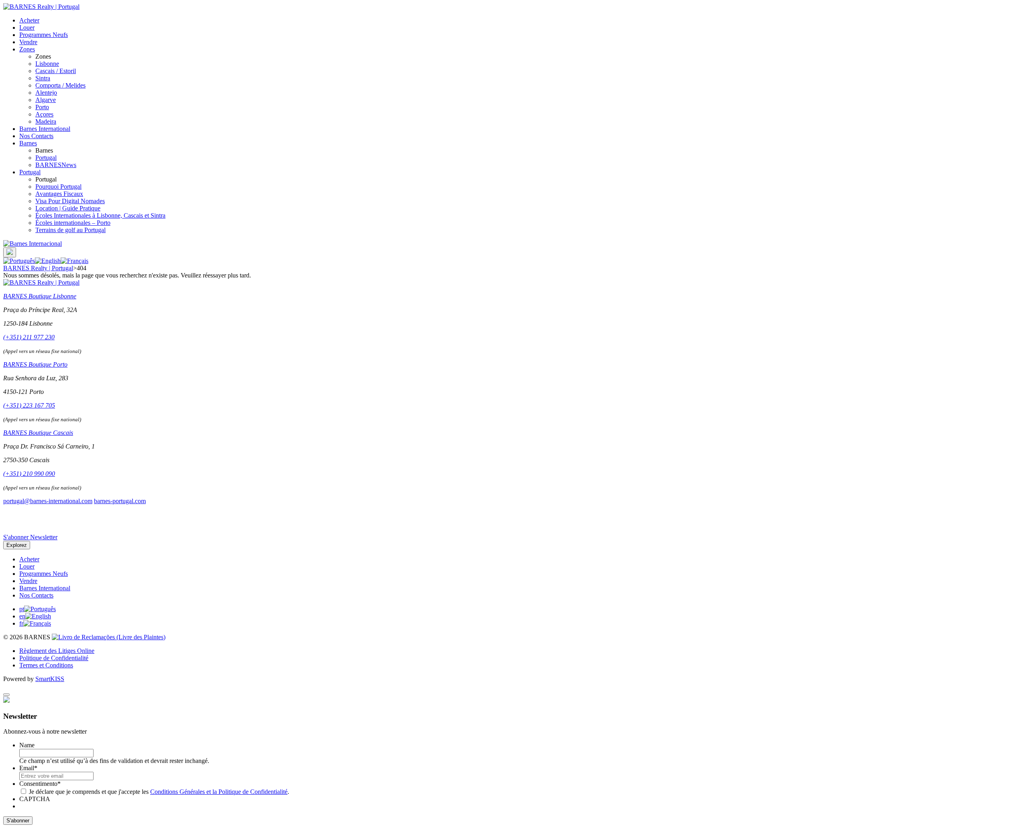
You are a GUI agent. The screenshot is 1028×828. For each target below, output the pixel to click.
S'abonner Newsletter (30, 537)
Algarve (45, 99)
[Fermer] (6, 694)
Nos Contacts (36, 136)
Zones (27, 49)
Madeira (45, 121)
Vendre (28, 42)
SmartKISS (49, 678)
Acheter (29, 20)
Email (28, 768)
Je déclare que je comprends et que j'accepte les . (159, 791)
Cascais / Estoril (55, 70)
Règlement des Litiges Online (56, 650)
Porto (42, 107)
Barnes (28, 143)
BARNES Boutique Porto (35, 364)
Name (27, 745)
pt (21, 609)
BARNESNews (55, 164)
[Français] (74, 260)
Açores (44, 114)
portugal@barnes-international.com (47, 501)
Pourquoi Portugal (58, 186)
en (22, 616)
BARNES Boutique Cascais (38, 432)
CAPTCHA (34, 798)
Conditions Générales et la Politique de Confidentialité (219, 791)
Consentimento (40, 783)
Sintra (42, 78)
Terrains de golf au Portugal (70, 229)
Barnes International (44, 128)
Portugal (46, 157)
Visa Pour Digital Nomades (70, 201)
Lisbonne (47, 63)
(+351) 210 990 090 (29, 473)
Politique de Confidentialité (53, 658)
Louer (27, 27)
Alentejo (46, 92)
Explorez (16, 545)
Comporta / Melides (60, 85)
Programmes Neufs (43, 34)
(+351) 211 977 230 (29, 337)
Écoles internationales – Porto (72, 222)
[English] (48, 260)
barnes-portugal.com (120, 501)
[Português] (19, 260)
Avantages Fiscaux (59, 193)
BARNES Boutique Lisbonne (39, 296)
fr (21, 623)
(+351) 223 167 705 (29, 405)
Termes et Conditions (46, 665)
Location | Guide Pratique (67, 208)
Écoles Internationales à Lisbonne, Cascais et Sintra (100, 215)
